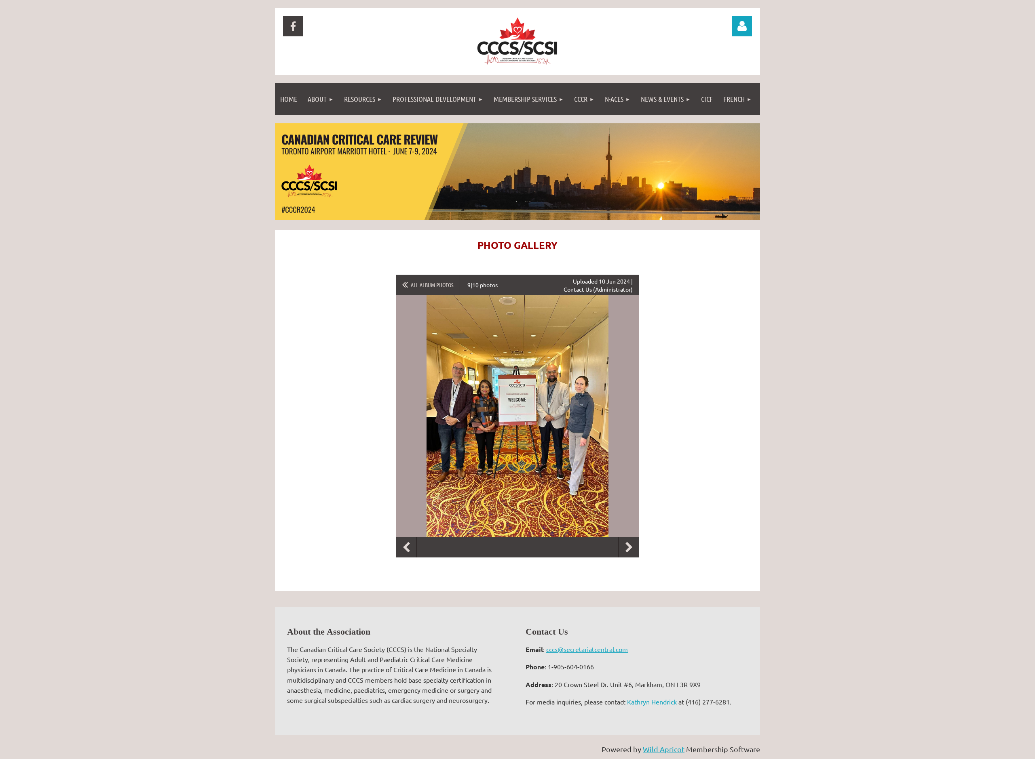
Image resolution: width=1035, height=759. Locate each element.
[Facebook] (293, 26)
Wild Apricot (663, 749)
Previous (406, 547)
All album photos (432, 284)
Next (629, 547)
